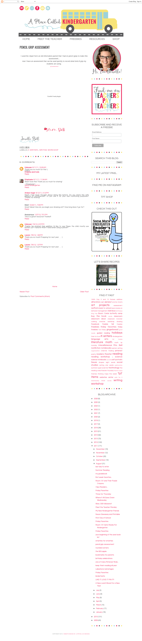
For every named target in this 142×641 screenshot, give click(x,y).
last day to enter (102, 467)
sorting (101, 365)
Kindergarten (117, 336)
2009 (96, 620)
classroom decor (98, 319)
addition (119, 299)
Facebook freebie (99, 324)
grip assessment (54, 66)
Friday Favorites (102, 490)
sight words (110, 362)
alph (102, 302)
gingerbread (112, 329)
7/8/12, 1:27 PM (37, 245)
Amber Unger (30, 193)
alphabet (108, 302)
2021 (96, 413)
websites (103, 377)
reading (117, 353)
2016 (96, 428)
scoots (109, 359)
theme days (118, 370)
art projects (100, 305)
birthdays (119, 311)
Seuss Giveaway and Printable (108, 514)
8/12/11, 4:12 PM (42, 193)
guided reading (103, 333)
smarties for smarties (104, 541)
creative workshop (106, 321)
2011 (96, 446)
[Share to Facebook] (26, 147)
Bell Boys (112, 311)
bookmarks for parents (105, 555)
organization (95, 351)
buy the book (98, 316)
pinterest (118, 351)
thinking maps (103, 374)
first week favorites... (104, 477)
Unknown (28, 167)
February (100, 608)
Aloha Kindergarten (32, 185)
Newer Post (24, 292)
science (118, 357)
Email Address (96, 132)
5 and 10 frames (108, 299)
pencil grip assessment (105, 544)
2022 (96, 410)
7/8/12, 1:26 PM (37, 235)
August (99, 464)
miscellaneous (105, 345)
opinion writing (117, 348)
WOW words (106, 380)
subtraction (118, 365)
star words (109, 365)
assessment (118, 305)
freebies (95, 327)
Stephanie (29, 180)
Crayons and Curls (32, 172)
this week (113, 374)
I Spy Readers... (102, 487)
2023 (96, 406)
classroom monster (115, 319)
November (100, 453)
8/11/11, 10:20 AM (39, 167)
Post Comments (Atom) (40, 296)
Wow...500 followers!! (104, 504)
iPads (98, 336)
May (98, 598)
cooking (94, 321)
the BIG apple (101, 551)
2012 (96, 442)
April (98, 601)
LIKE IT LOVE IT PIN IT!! (105, 580)
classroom (118, 316)
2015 (96, 431)
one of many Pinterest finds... (107, 562)
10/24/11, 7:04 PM (36, 205)
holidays (117, 332)
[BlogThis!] (23, 147)
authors (95, 308)
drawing (119, 321)
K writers (33, 150)
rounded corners (102, 548)
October (99, 456)
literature (97, 342)
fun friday (102, 329)
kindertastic (100, 576)
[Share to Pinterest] (28, 147)
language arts (99, 339)
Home (54, 286)
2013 (96, 439)
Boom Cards (103, 313)
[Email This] (21, 147)
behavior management (99, 311)
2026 (96, 399)
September (101, 460)
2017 (96, 424)
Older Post (84, 292)
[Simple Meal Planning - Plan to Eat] (106, 285)
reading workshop (100, 357)
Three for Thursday (103, 494)
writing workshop (48, 150)
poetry (93, 354)
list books (117, 339)
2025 (96, 402)
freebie (119, 324)
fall (112, 324)
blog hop (94, 313)
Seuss (94, 362)
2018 (96, 420)
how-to (93, 336)
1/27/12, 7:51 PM (41, 215)
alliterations (96, 302)
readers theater (104, 354)
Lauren (27, 235)
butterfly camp (116, 313)
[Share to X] (24, 147)
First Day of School (103, 518)
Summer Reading (102, 470)
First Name (95, 138)
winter (110, 377)
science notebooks (98, 360)
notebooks (106, 348)
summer (94, 368)
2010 (96, 617)
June (98, 594)
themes (94, 374)
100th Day (95, 299)
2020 (96, 417)
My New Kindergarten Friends (107, 511)
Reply (27, 174)
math (108, 342)
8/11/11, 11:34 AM (40, 180)
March (98, 605)
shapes (101, 362)
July (97, 590)
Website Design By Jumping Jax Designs (77, 633)
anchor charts (117, 302)
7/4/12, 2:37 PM (38, 224)
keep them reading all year (106, 565)
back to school (105, 308)
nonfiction (96, 348)
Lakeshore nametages (105, 569)
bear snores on (117, 308)
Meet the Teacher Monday (106, 507)
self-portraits (117, 360)
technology (114, 368)
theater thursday (107, 370)
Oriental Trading (107, 351)
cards (110, 316)
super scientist (103, 368)
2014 (96, 435)
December (100, 449)
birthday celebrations (104, 558)
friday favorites (108, 327)
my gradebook (101, 474)
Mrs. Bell (117, 345)
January (99, 612)
